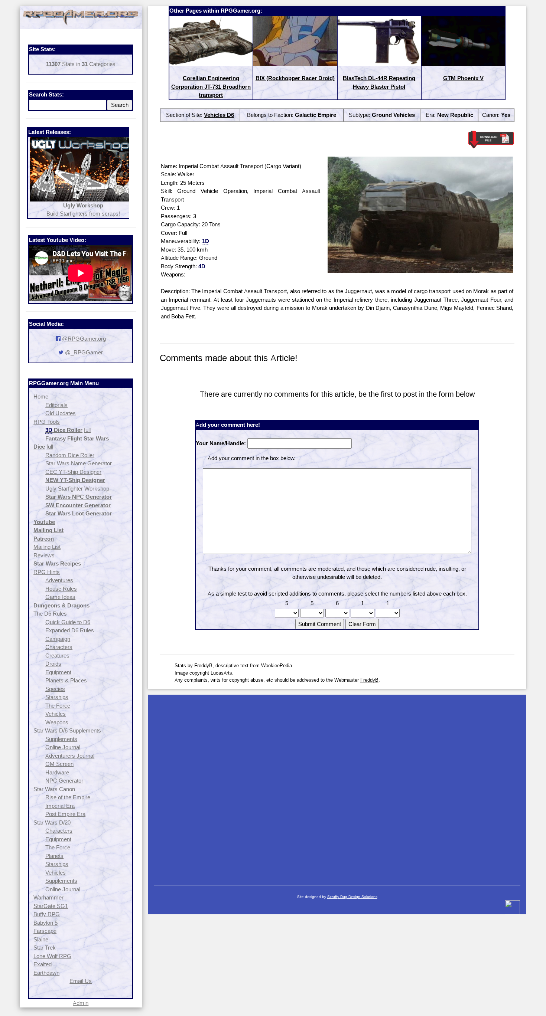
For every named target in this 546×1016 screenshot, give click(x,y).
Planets (54, 855)
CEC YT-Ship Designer (73, 471)
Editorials (56, 405)
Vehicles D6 (219, 114)
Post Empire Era (65, 813)
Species (55, 688)
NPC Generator (64, 780)
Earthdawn (46, 972)
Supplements (61, 739)
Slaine (40, 939)
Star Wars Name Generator (78, 463)
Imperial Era (60, 805)
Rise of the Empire (67, 797)
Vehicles (55, 713)
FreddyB (369, 680)
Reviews (44, 555)
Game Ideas (60, 596)
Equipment (58, 672)
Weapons (56, 722)
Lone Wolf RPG (52, 956)
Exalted (42, 964)
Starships (56, 697)
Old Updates (60, 413)
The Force (57, 705)
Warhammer (48, 897)
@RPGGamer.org (84, 338)
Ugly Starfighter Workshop (77, 488)
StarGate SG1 (50, 906)
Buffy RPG (46, 914)
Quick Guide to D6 (67, 622)
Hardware (57, 772)
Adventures (59, 580)
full (87, 429)
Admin (80, 1002)
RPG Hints (46, 572)
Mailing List (47, 546)
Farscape (44, 930)
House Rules (61, 588)
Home (40, 396)
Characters (58, 646)
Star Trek (44, 947)
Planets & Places (66, 680)
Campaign (57, 638)
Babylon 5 (45, 922)
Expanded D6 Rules (69, 630)
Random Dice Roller (69, 455)
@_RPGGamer (84, 352)
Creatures (57, 655)
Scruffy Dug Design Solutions (352, 897)
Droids (53, 663)
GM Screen (59, 763)
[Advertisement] (337, 786)
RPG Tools (46, 421)
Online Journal (62, 747)
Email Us (80, 980)
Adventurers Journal (69, 755)
